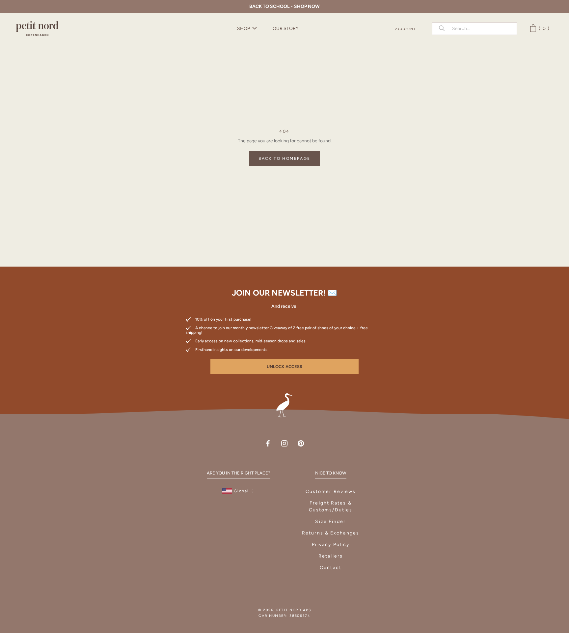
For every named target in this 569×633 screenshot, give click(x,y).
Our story (285, 28)
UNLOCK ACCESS (284, 366)
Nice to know (330, 473)
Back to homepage (284, 158)
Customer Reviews (331, 491)
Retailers (330, 556)
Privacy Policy (330, 544)
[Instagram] (284, 443)
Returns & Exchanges (330, 533)
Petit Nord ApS (293, 610)
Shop (243, 28)
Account (405, 29)
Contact (330, 567)
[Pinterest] (301, 443)
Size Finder (330, 521)
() (545, 28)
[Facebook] (268, 443)
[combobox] (480, 28)
